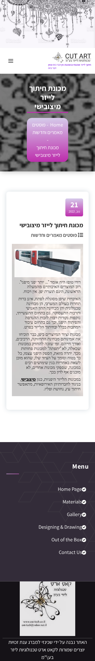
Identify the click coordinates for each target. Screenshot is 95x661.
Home (56, 124)
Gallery (74, 514)
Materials (72, 501)
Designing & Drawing (60, 527)
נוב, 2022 (74, 207)
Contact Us (70, 552)
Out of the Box (66, 539)
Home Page (70, 489)
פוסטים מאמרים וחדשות (54, 235)
